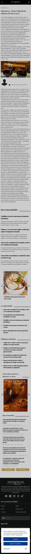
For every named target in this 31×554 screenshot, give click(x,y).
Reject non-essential (15, 544)
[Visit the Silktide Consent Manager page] (26, 548)
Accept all (15, 539)
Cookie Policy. (19, 535)
